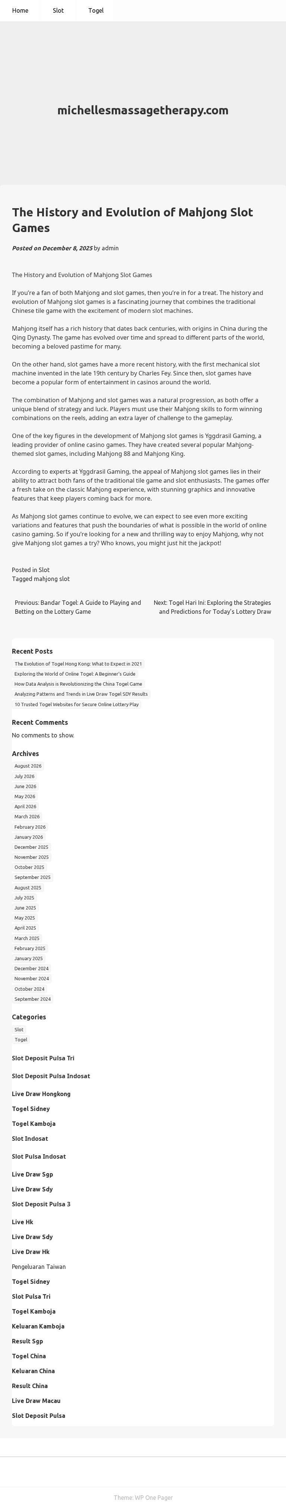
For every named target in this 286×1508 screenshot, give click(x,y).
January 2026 (29, 836)
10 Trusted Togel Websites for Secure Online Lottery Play (77, 704)
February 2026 (30, 826)
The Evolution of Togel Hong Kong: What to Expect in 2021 (78, 663)
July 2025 (24, 897)
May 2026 (25, 796)
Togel (96, 10)
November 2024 (32, 978)
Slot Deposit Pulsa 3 (41, 1204)
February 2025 (30, 948)
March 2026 (27, 816)
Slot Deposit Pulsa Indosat (51, 1076)
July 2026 (24, 776)
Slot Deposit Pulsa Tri (43, 1058)
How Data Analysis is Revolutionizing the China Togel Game (78, 683)
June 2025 (25, 907)
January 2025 (29, 958)
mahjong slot (52, 578)
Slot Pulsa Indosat (39, 1156)
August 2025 (28, 887)
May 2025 (25, 917)
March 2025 (27, 938)
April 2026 (25, 806)
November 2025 (32, 857)
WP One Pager (154, 1497)
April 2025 (25, 927)
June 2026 (25, 786)
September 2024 (33, 998)
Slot (58, 10)
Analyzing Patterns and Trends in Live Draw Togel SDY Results (81, 693)
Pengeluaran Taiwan (39, 1266)
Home (20, 10)
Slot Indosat (30, 1138)
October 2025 (29, 867)
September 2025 (33, 877)
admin (110, 248)
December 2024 (31, 968)
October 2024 (29, 988)
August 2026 (28, 765)
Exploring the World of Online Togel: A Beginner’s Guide (75, 673)
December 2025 (31, 847)
